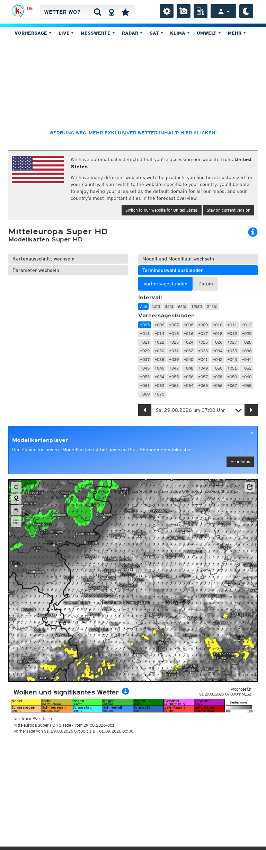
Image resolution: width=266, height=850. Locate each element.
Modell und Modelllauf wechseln (178, 259)
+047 (174, 368)
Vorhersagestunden (166, 315)
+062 (159, 385)
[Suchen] (97, 12)
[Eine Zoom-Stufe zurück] (16, 510)
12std (196, 306)
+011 (232, 324)
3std (169, 306)
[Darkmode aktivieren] (246, 11)
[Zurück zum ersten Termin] (16, 487)
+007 (174, 324)
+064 (188, 385)
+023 (174, 342)
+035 (232, 350)
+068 (246, 385)
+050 (217, 368)
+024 (188, 342)
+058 (217, 376)
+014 (159, 333)
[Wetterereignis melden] (200, 11)
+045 (145, 368)
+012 (246, 324)
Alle (143, 306)
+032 (188, 350)
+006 (159, 324)
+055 (174, 376)
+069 (145, 394)
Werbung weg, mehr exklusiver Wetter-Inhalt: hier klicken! (133, 133)
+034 (217, 350)
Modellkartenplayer (40, 440)
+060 (246, 376)
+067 (232, 385)
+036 (246, 350)
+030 (159, 350)
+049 (203, 368)
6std (182, 306)
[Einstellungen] (167, 11)
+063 (174, 385)
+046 (159, 368)
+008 (188, 324)
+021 (145, 342)
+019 (232, 333)
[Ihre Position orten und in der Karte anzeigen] (16, 499)
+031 (174, 350)
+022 (159, 342)
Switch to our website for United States (161, 210)
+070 (159, 394)
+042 (217, 359)
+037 (145, 359)
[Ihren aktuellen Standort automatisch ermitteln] (111, 12)
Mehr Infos (240, 461)
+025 (203, 342)
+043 (232, 359)
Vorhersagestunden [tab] (165, 283)
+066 (217, 385)
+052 (246, 368)
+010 (217, 324)
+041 (203, 359)
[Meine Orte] (125, 12)
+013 (145, 333)
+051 (232, 368)
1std (156, 306)
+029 (145, 350)
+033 (203, 350)
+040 (188, 359)
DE (30, 8)
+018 (217, 333)
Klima (178, 33)
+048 (188, 368)
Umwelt (207, 33)
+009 (203, 324)
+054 (159, 376)
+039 (174, 359)
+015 (174, 333)
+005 (145, 324)
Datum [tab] (205, 283)
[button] (250, 487)
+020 (246, 333)
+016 (188, 333)
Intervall (150, 297)
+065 (203, 385)
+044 (246, 359)
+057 (203, 376)
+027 (232, 342)
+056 (188, 376)
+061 (145, 385)
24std (212, 306)
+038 (159, 359)
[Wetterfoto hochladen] (183, 11)
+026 (217, 342)
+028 (246, 342)
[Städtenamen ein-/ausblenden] (16, 521)
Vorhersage (31, 33)
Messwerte (96, 33)
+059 (232, 376)
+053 (145, 376)
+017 (203, 333)
